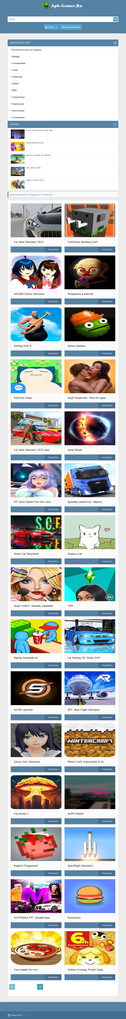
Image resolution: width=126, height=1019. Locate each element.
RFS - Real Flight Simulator (84, 709)
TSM (70, 605)
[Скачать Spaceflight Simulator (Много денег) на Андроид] (90, 844)
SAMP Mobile (75, 813)
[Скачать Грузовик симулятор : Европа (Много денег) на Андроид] (90, 480)
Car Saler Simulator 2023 (28, 242)
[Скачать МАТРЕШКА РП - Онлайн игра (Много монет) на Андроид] (36, 896)
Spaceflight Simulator (80, 865)
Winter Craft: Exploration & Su (86, 761)
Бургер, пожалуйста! (26, 657)
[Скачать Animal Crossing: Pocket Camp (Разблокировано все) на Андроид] (90, 948)
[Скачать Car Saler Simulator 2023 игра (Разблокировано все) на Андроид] (36, 428)
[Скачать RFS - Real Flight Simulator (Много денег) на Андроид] (90, 688)
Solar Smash (75, 450)
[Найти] (115, 19)
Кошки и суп (75, 553)
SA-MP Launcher (23, 709)
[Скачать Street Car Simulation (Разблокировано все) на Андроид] (36, 532)
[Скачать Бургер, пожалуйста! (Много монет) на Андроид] (36, 636)
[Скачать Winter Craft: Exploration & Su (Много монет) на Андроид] (90, 740)
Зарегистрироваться (70, 27)
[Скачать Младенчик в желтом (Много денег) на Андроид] (90, 272)
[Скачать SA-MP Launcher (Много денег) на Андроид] (36, 688)
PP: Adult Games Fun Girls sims (32, 502)
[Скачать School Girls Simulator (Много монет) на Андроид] (36, 740)
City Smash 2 (21, 813)
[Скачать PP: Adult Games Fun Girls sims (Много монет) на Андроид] (36, 480)
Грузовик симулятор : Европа (85, 502)
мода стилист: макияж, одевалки (33, 605)
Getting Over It (23, 346)
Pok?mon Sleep (23, 398)
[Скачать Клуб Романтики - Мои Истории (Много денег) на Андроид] (90, 376)
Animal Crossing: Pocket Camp (85, 969)
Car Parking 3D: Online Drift (84, 657)
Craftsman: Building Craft (83, 242)
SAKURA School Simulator (29, 294)
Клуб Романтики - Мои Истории (87, 398)
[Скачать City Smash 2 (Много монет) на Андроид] (36, 792)
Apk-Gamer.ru (28, 1015)
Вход (51, 27)
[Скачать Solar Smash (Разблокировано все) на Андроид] (90, 428)
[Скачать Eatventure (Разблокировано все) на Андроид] (90, 896)
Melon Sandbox (77, 346)
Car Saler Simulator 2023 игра (31, 450)
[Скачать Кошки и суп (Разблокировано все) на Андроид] (90, 532)
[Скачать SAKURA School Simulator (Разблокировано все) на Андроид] (36, 272)
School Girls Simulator (27, 761)
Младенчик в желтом (80, 294)
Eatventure (74, 917)
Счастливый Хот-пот (26, 969)
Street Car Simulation (26, 553)
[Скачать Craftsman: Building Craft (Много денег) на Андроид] (90, 220)
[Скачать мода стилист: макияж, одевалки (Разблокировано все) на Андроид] (36, 584)
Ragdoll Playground (26, 865)
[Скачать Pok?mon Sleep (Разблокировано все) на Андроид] (36, 376)
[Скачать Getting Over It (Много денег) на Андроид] (36, 324)
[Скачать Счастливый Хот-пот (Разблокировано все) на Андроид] (36, 948)
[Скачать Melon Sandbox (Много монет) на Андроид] (90, 324)
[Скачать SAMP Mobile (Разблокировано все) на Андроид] (90, 792)
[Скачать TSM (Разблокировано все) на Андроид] (90, 584)
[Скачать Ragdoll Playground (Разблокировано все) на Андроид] (36, 844)
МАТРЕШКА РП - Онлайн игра (32, 917)
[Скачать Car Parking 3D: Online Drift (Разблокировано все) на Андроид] (90, 636)
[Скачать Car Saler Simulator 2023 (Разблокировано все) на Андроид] (36, 220)
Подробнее (53, 249)
